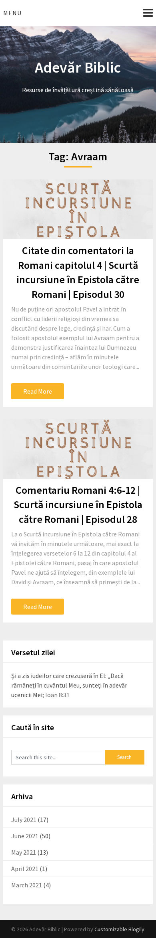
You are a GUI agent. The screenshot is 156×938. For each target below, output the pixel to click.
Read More (37, 391)
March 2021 (26, 885)
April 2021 (24, 869)
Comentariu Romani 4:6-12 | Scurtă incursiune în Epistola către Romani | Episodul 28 (78, 504)
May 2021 (23, 852)
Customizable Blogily (119, 929)
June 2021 (24, 836)
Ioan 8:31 (57, 695)
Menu (12, 13)
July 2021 (23, 820)
